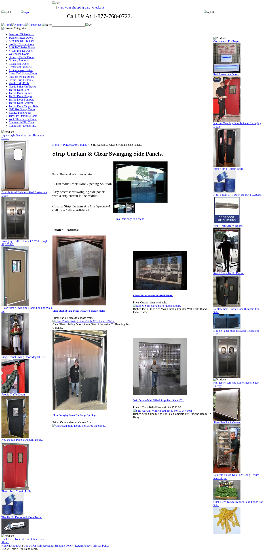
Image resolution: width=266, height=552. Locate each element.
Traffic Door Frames (20, 93)
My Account (45, 545)
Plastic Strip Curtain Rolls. (16, 491)
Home (55, 144)
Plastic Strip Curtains (21, 80)
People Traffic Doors (13, 394)
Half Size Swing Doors (22, 109)
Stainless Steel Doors (21, 37)
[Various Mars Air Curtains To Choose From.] (226, 223)
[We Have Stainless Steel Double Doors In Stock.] (15, 238)
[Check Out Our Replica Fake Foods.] (226, 533)
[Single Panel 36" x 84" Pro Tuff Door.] (15, 305)
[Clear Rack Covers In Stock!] (226, 472)
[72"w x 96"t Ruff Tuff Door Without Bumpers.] (226, 306)
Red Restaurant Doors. (226, 74)
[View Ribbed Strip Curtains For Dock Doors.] (157, 305)
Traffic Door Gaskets (21, 102)
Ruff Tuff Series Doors (22, 47)
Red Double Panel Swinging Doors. (22, 439)
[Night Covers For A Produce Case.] (226, 419)
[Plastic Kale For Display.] (226, 499)
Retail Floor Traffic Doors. (228, 273)
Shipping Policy (64, 545)
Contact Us (30, 545)
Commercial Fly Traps (21, 122)
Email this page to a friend (129, 218)
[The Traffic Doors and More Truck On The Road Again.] (15, 533)
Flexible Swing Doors (21, 76)
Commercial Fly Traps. (226, 41)
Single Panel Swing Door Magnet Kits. (23, 357)
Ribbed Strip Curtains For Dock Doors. (153, 295)
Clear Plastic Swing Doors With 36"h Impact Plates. (78, 310)
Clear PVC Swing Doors (23, 73)
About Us (16, 545)
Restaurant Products (20, 66)
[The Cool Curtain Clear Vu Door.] (15, 354)
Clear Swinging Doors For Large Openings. (74, 415)
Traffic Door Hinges (20, 96)
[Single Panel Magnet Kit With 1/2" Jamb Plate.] (15, 391)
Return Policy (83, 545)
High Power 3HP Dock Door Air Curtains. (237, 194)
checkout (98, 7)
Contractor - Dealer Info (22, 125)
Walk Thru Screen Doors (23, 119)
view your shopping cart (74, 7)
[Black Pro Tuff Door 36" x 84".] (15, 437)
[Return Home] (25, 12)
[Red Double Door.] (15, 488)
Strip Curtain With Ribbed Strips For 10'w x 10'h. (158, 400)
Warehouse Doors (19, 53)
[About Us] (18, 24)
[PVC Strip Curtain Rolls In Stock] (12, 514)
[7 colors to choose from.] (226, 120)
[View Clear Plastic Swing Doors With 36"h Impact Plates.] (83, 321)
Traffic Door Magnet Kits (23, 106)
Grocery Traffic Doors (21, 57)
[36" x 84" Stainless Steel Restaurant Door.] (15, 189)
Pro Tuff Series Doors (21, 44)
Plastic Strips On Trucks (22, 86)
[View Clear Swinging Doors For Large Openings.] (79, 425)
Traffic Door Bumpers (21, 99)
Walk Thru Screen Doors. (228, 225)
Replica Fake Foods (20, 112)
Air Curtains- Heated (21, 70)
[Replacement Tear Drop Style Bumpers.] (226, 328)
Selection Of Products (21, 34)
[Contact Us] (33, 24)
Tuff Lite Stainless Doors (23, 115)
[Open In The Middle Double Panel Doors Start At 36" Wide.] (226, 166)
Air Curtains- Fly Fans (21, 40)
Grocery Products (19, 60)
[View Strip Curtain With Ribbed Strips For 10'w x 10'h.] (163, 410)
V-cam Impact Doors (21, 50)
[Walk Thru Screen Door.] (226, 270)
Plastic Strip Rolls (19, 83)
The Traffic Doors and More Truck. (21, 517)
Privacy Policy (101, 545)
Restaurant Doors (19, 63)
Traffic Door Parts (19, 89)
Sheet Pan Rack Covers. (227, 422)
